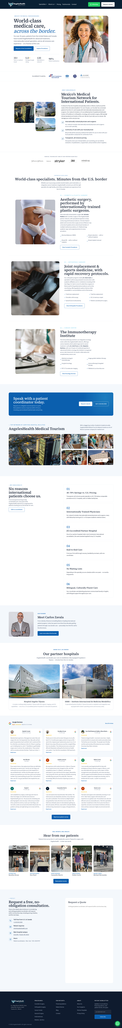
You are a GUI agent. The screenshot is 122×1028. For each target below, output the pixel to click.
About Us (79, 1004)
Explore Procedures (42, 48)
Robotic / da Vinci (39, 1020)
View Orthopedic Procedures (74, 306)
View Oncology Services (69, 374)
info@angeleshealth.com (21, 928)
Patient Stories (60, 1007)
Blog (57, 1010)
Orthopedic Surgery (40, 1007)
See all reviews (109, 723)
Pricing (59, 4)
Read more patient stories (61, 817)
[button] (43, 4)
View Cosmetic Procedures (69, 247)
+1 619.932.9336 (18, 922)
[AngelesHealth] (16, 4)
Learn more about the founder (48, 633)
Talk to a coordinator (17, 509)
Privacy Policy (81, 1013)
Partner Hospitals (82, 1010)
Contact (74, 4)
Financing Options (61, 1004)
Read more (13, 752)
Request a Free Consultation (24, 48)
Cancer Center (38, 1010)
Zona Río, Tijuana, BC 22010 (21, 935)
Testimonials (66, 4)
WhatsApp (95, 4)
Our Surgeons (81, 1007)
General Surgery (39, 1013)
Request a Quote (108, 4)
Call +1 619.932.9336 (101, 404)
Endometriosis (39, 1017)
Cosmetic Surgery (39, 1004)
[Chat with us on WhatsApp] (117, 1023)
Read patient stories (61, 881)
